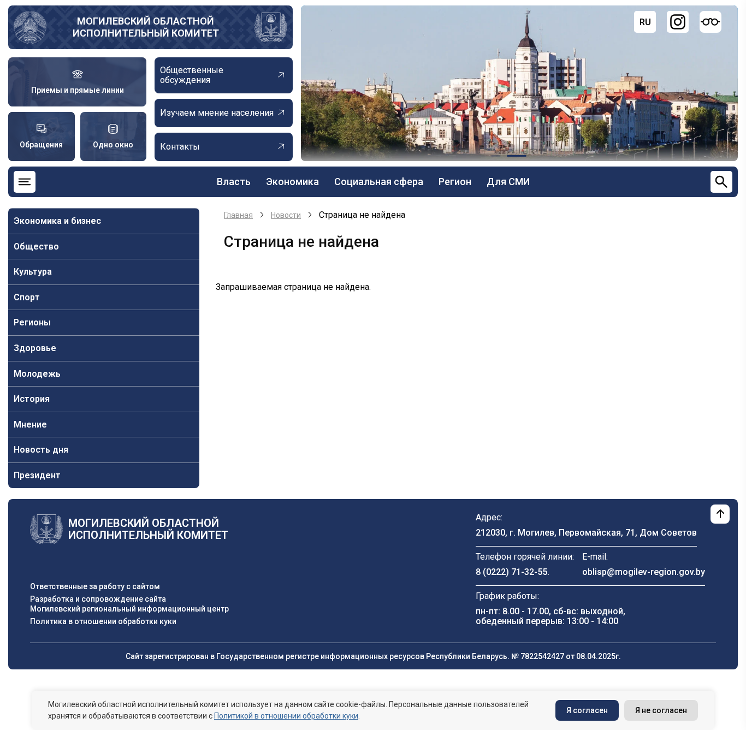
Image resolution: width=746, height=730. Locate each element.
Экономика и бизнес (57, 221)
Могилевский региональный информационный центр (129, 608)
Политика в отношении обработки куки (103, 621)
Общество (36, 246)
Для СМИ (508, 181)
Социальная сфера (378, 181)
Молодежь (37, 374)
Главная (238, 215)
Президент (37, 475)
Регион (455, 181)
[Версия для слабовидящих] (710, 22)
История (32, 399)
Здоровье (35, 348)
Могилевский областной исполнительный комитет (146, 27)
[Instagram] (678, 22)
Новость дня (41, 449)
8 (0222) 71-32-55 (511, 572)
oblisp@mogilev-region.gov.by (643, 572)
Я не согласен (661, 710)
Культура (33, 271)
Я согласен (587, 710)
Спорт (27, 297)
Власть (234, 181)
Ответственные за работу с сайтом (95, 586)
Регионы (32, 322)
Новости (286, 215)
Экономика (292, 181)
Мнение (30, 424)
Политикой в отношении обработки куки (286, 715)
